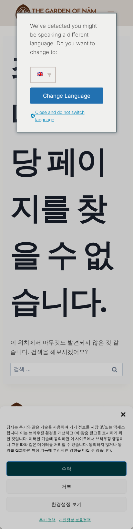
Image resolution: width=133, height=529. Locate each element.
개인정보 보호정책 (75, 519)
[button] (123, 414)
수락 (66, 469)
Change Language (66, 95)
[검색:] (66, 369)
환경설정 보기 (66, 504)
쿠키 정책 (47, 519)
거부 (66, 486)
